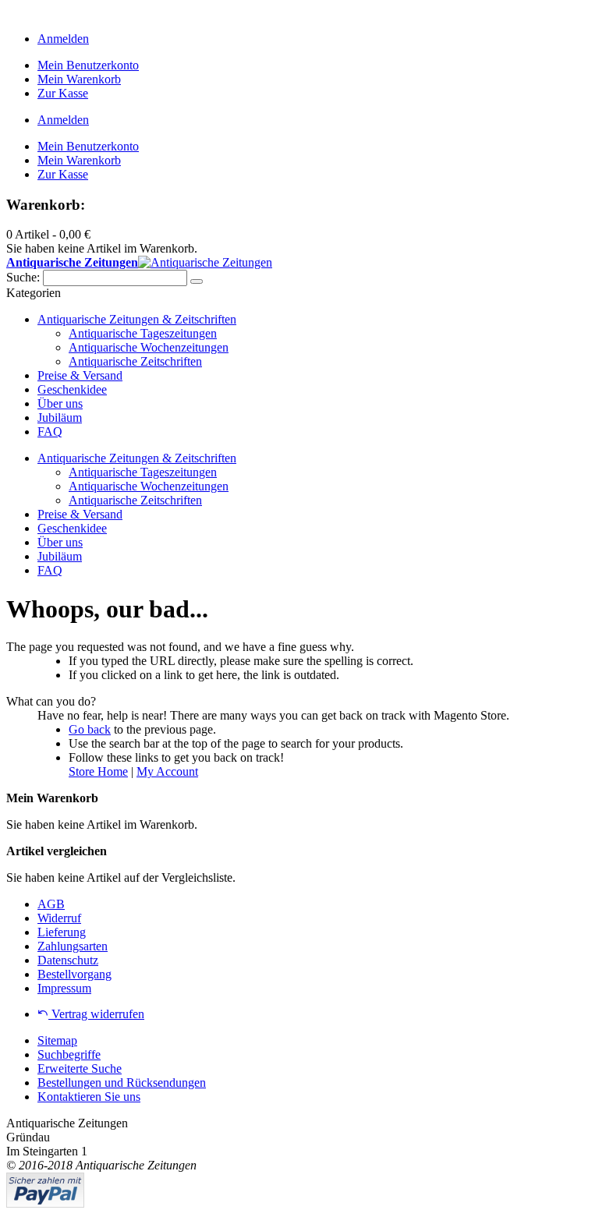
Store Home (98, 771)
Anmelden (63, 38)
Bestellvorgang (74, 974)
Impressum (64, 988)
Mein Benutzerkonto (88, 65)
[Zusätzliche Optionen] (45, 1203)
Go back (90, 729)
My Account (167, 771)
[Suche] (196, 281)
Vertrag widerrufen (96, 1014)
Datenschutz (67, 960)
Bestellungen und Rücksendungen (121, 1082)
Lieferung (61, 932)
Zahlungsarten (72, 946)
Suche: (23, 277)
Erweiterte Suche (79, 1068)
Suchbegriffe (69, 1054)
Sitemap (57, 1040)
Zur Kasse (62, 93)
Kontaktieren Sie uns (88, 1096)
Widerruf (59, 918)
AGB (51, 904)
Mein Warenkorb (79, 79)
